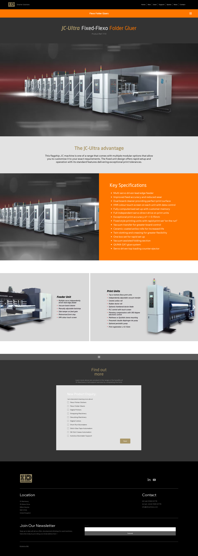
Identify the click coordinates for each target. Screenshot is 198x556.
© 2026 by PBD (24, 546)
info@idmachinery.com (150, 507)
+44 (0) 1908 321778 (154, 504)
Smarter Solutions (23, 4)
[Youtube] (154, 480)
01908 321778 (152, 501)
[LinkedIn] (149, 480)
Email (87, 525)
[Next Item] (194, 307)
